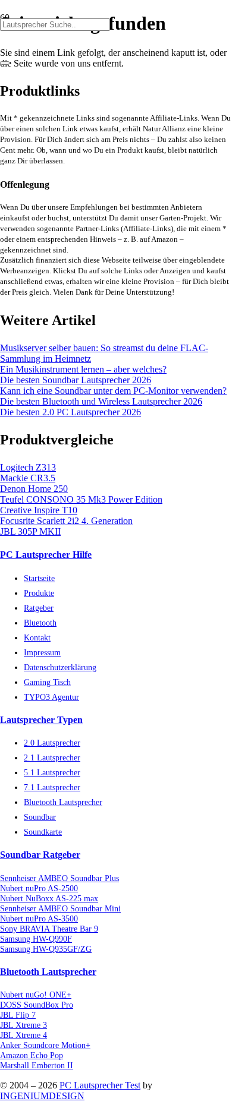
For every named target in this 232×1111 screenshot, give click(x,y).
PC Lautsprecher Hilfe (46, 555)
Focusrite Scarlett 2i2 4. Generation (66, 521)
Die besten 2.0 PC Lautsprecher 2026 (70, 412)
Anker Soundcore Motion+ (45, 1045)
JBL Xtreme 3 (23, 1025)
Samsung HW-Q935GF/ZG (46, 949)
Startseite (39, 578)
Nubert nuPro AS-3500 (39, 918)
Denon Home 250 (34, 489)
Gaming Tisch (47, 682)
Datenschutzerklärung (60, 667)
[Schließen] (5, 63)
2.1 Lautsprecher (52, 757)
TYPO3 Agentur (51, 697)
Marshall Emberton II (36, 1065)
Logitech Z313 (28, 467)
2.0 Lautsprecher (52, 742)
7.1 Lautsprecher (52, 787)
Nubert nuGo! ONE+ (35, 994)
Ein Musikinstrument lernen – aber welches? (83, 369)
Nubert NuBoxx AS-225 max (49, 898)
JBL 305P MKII (30, 531)
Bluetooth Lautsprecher (63, 802)
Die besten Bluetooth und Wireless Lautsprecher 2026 (101, 401)
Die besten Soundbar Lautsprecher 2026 (75, 380)
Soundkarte (43, 832)
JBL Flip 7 (18, 1015)
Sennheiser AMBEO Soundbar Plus (59, 878)
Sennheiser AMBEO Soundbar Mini (60, 908)
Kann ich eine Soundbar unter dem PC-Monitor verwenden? (113, 391)
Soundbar (40, 817)
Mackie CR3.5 (27, 478)
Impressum (42, 652)
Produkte (39, 593)
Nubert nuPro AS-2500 (39, 888)
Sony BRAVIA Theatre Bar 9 (49, 928)
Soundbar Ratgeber (40, 855)
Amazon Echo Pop (31, 1055)
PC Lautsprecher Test (99, 1085)
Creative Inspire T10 (38, 510)
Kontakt (37, 637)
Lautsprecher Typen (41, 720)
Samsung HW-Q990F (36, 938)
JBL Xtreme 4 (23, 1035)
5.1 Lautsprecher (52, 772)
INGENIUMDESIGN (42, 1096)
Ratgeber (39, 608)
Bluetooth (40, 622)
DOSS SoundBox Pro (36, 1004)
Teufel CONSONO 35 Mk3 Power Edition (81, 499)
